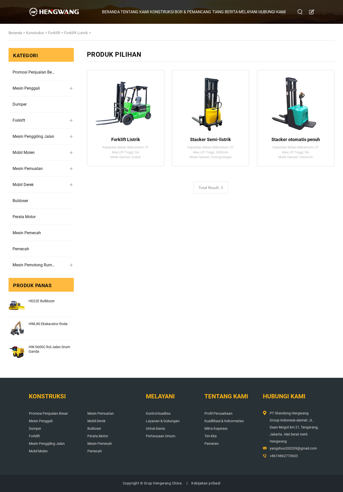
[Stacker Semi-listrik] (208, 101)
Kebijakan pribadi (205, 483)
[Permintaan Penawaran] (311, 12)
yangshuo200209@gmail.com (293, 448)
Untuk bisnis (155, 428)
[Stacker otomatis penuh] (293, 101)
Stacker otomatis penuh (295, 139)
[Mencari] (300, 12)
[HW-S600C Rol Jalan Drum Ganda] (17, 351)
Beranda (111, 12)
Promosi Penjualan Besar (34, 72)
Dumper (20, 104)
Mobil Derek (23, 184)
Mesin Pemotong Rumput (34, 265)
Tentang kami (135, 12)
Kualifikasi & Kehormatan (224, 421)
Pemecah (21, 249)
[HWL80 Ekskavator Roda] (17, 328)
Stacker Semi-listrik (210, 139)
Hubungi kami (272, 12)
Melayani (248, 12)
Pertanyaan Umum (160, 436)
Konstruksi (162, 12)
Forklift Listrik (76, 33)
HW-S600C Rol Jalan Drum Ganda (49, 349)
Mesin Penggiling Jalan (33, 136)
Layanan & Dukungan (163, 421)
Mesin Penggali (26, 88)
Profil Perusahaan (218, 413)
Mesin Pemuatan (28, 168)
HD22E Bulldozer (42, 301)
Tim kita (210, 436)
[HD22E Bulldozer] (17, 305)
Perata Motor (24, 216)
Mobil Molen (24, 152)
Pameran (211, 444)
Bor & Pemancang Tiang (199, 12)
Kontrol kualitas (158, 413)
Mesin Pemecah (27, 232)
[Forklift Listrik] (123, 101)
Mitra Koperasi (215, 428)
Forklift (54, 33)
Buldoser (20, 200)
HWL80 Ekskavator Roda (48, 324)
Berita (231, 12)
